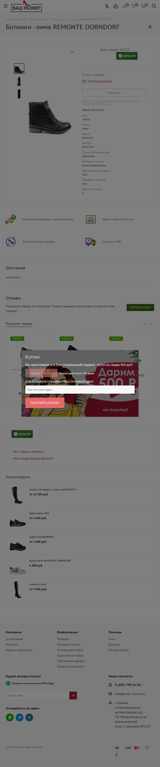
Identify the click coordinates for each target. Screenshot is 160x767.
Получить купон (44, 403)
